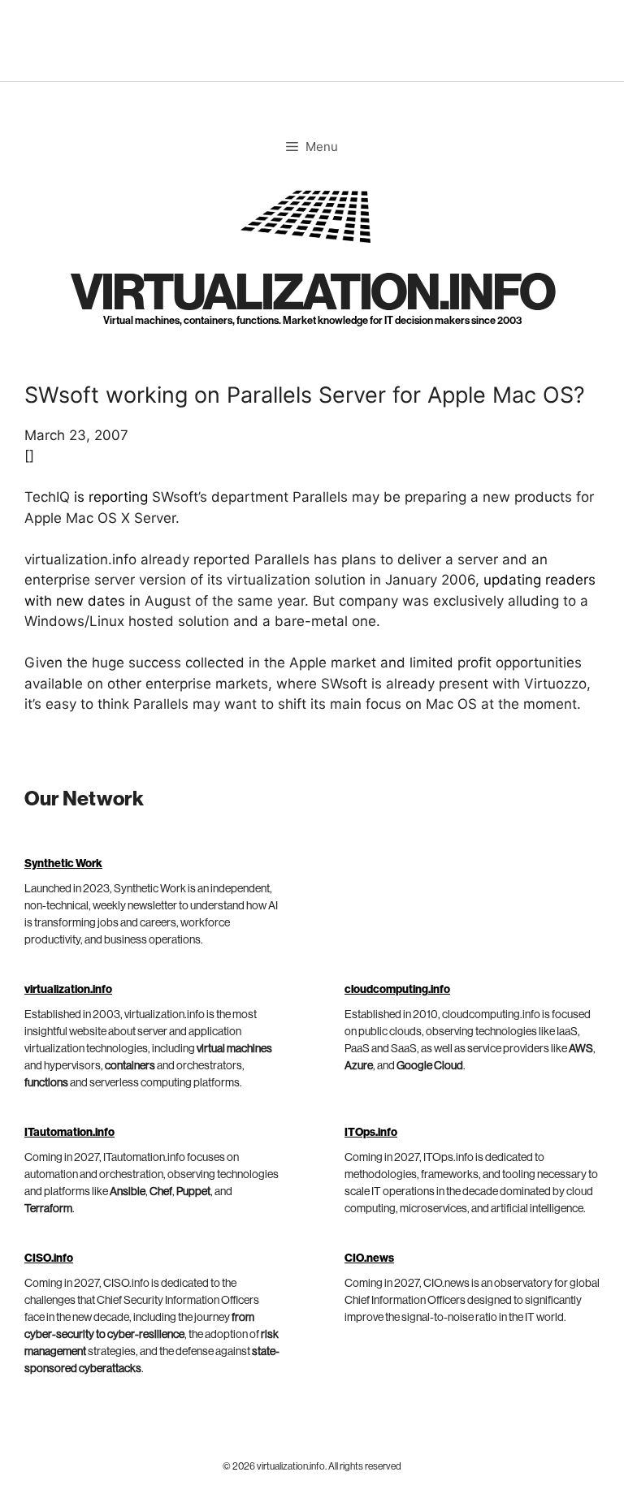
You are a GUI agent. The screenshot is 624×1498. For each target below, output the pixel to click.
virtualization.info (312, 293)
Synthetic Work (63, 864)
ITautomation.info (69, 1132)
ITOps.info (370, 1132)
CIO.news (369, 1258)
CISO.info (48, 1258)
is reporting (111, 497)
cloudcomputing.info (397, 989)
